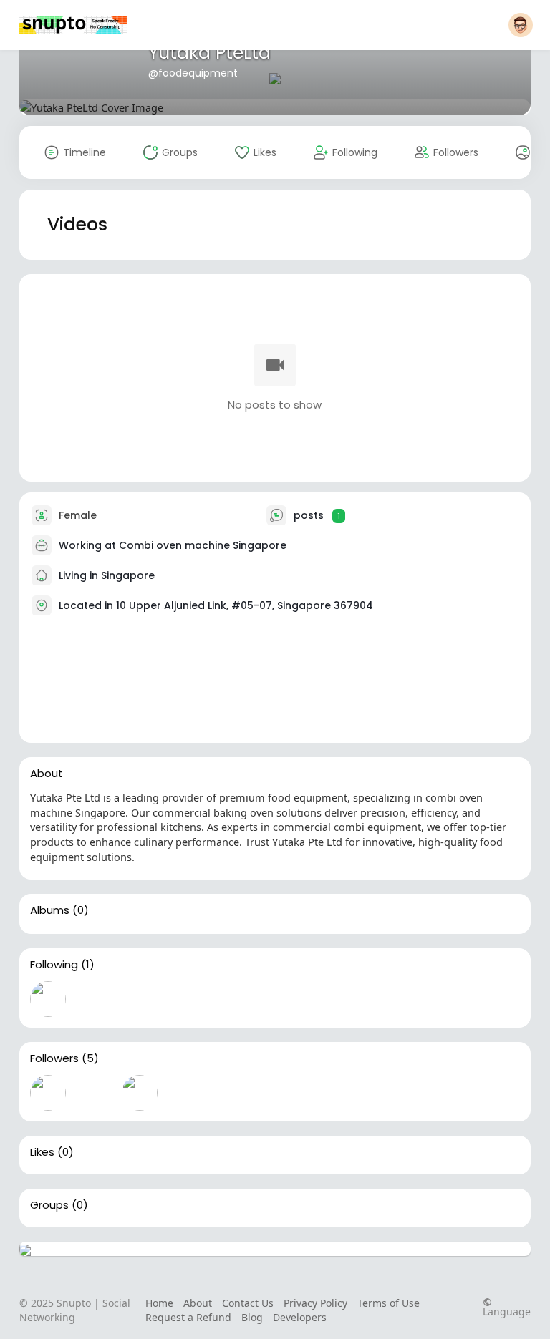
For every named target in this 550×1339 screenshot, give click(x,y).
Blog (252, 1317)
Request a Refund (188, 1317)
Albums (49, 910)
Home (159, 1303)
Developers (300, 1317)
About (197, 1303)
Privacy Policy (315, 1303)
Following (54, 964)
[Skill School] (94, 1093)
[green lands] (231, 1093)
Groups (49, 1205)
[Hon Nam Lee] (140, 1093)
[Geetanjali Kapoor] (185, 1093)
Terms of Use (388, 1303)
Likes (42, 1152)
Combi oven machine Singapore (202, 545)
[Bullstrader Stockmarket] (48, 999)
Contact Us (248, 1303)
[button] (520, 25)
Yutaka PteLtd (209, 52)
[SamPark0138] (48, 1093)
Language (507, 1311)
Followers (54, 1058)
